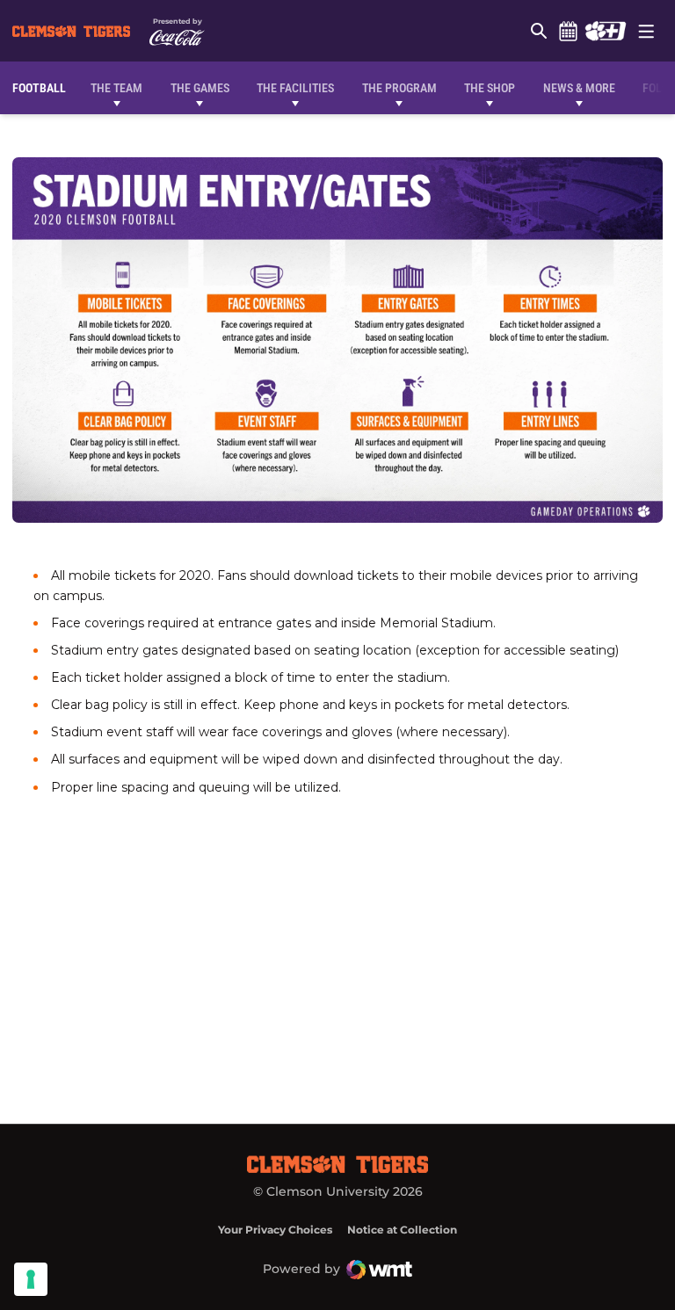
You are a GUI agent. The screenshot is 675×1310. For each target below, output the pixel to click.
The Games (200, 88)
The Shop (489, 88)
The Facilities (295, 88)
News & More (579, 88)
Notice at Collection (402, 1229)
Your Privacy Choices (275, 1229)
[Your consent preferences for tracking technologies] (30, 1279)
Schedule (568, 31)
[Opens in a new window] (605, 31)
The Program (399, 88)
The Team (116, 88)
